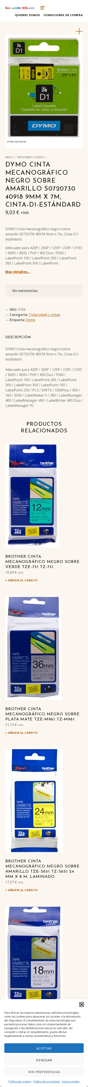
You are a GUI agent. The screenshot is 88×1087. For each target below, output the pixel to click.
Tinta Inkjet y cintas (30, 157)
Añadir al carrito (23, 580)
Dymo (30, 319)
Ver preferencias (44, 1072)
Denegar (44, 1060)
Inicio (9, 157)
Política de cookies (20, 1081)
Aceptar (43, 1048)
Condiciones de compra (63, 15)
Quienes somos (27, 15)
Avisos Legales (70, 1081)
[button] (81, 1004)
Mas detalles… (17, 271)
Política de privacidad (46, 1081)
